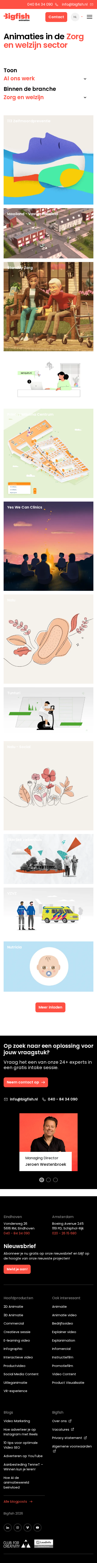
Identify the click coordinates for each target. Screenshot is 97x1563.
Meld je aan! (17, 1269)
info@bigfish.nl (75, 4)
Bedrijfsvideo (62, 1323)
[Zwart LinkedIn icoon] (8, 1528)
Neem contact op (23, 1082)
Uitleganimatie (15, 1382)
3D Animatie (13, 1315)
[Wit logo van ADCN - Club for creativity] (17, 1543)
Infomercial (61, 1349)
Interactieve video (18, 1357)
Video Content (64, 1374)
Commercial (14, 1323)
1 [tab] (41, 1180)
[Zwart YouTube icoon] (37, 1528)
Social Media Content (21, 1374)
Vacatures (61, 1429)
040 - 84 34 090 (63, 1099)
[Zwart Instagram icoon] (18, 1528)
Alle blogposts (15, 1501)
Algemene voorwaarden (72, 1446)
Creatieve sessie (17, 1332)
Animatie (59, 1306)
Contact (56, 17)
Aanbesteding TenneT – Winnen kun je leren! (23, 1467)
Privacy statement (67, 1438)
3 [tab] (55, 1180)
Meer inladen (50, 1007)
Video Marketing (17, 1421)
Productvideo (14, 1366)
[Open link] (84, 198)
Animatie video (64, 1315)
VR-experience (15, 1391)
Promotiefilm (62, 1366)
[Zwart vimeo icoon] (27, 1528)
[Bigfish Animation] (17, 18)
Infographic (13, 1349)
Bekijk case (48, 344)
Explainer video (64, 1332)
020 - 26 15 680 (64, 1233)
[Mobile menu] (89, 17)
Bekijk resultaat (52, 491)
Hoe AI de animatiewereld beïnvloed (16, 1483)
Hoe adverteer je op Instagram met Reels (21, 1432)
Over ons (60, 1421)
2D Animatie (13, 1306)
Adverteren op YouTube (23, 1456)
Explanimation (63, 1340)
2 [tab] (48, 1180)
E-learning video (17, 1340)
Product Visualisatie (68, 1382)
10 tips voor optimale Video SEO (21, 1445)
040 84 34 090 (40, 4)
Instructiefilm (62, 1357)
